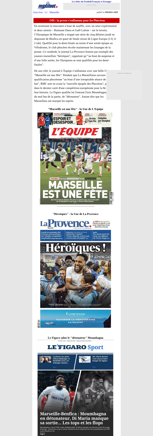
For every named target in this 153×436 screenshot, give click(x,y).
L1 (46, 12)
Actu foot (38, 12)
